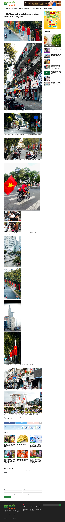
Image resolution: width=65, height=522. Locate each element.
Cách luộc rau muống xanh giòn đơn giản (52, 45)
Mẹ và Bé (45, 8)
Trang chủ (6, 8)
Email (5, 489)
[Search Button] (60, 505)
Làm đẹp (41, 8)
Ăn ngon (37, 8)
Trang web (25, 489)
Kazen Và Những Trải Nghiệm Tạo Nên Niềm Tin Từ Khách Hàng (56, 72)
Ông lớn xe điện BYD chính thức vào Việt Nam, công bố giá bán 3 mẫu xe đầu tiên (56, 83)
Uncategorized (38, 509)
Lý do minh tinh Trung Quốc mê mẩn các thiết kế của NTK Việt (56, 49)
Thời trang (32, 510)
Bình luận (5, 472)
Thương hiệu (20, 8)
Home (4, 11)
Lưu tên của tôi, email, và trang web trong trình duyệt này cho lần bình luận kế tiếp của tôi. (19, 494)
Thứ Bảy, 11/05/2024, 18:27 (7, 19)
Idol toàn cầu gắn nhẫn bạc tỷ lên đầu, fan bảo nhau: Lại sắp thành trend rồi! (56, 78)
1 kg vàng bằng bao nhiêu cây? (22, 444)
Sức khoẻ (50, 8)
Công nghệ (32, 8)
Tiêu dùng (11, 8)
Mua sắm (15, 8)
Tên (4, 485)
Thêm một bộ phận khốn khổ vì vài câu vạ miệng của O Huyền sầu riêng (9, 445)
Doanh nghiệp (26, 8)
